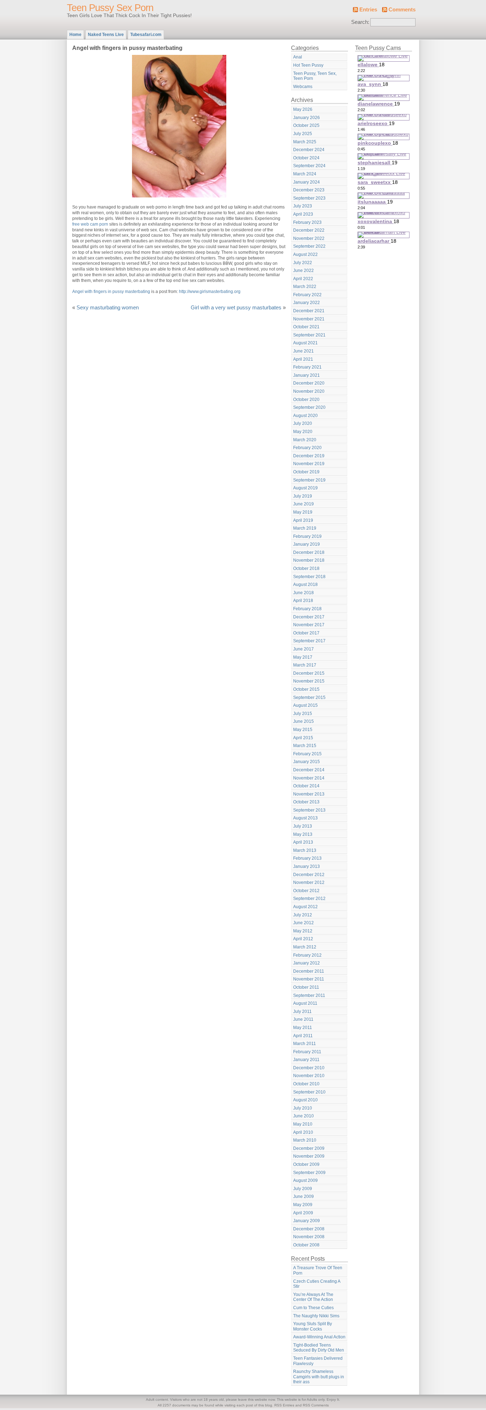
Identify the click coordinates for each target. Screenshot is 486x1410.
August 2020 (305, 415)
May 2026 (302, 109)
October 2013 (306, 801)
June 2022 (303, 270)
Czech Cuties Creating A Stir (316, 1284)
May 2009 (302, 1204)
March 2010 (304, 1140)
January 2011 (306, 1059)
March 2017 (304, 665)
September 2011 (309, 995)
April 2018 (303, 600)
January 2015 (306, 761)
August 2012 (305, 906)
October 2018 (306, 568)
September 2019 (309, 480)
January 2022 (306, 302)
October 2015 (306, 689)
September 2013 (309, 810)
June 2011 (303, 1019)
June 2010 (303, 1115)
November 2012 (308, 882)
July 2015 (302, 713)
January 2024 (306, 182)
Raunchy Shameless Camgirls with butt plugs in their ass (318, 1376)
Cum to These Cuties (313, 1307)
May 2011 (302, 1027)
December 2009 (308, 1148)
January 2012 (306, 963)
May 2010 (302, 1124)
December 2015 (308, 673)
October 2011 (306, 987)
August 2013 (305, 817)
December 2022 (308, 230)
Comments (402, 9)
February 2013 (307, 858)
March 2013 (304, 850)
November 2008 (308, 1236)
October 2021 (306, 326)
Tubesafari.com (146, 34)
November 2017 (308, 624)
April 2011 (303, 1035)
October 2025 (306, 125)
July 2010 (302, 1108)
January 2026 (306, 117)
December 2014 (308, 769)
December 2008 (308, 1228)
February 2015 (307, 753)
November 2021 (308, 319)
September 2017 (309, 640)
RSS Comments (316, 1405)
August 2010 (305, 1099)
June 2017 (303, 649)
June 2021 (303, 351)
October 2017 (306, 633)
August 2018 (305, 584)
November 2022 (308, 238)
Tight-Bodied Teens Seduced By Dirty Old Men (318, 1348)
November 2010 (308, 1075)
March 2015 (304, 745)
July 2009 (302, 1188)
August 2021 (305, 342)
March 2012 (304, 947)
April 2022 (303, 278)
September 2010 (309, 1092)
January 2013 (306, 866)
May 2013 (302, 834)
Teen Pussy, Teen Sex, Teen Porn (315, 76)
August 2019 (305, 487)
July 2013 (302, 826)
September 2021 (309, 335)
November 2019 (308, 463)
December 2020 (308, 383)
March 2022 (304, 286)
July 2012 (302, 914)
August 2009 (305, 1180)
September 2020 (309, 407)
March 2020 (304, 439)
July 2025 (302, 133)
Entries (368, 9)
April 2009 (303, 1212)
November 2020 (308, 391)
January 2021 (306, 375)
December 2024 (308, 149)
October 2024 (306, 157)
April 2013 (303, 842)
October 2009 (306, 1164)
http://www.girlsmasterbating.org (210, 291)
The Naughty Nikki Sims (316, 1315)
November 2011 (308, 979)
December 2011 (308, 971)
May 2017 (302, 657)
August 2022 (305, 254)
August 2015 (305, 705)
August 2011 (305, 1003)
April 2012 (303, 938)
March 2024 (304, 173)
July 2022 (302, 262)
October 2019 (306, 471)
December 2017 (308, 616)
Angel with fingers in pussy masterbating (111, 291)
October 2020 (306, 399)
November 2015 (308, 681)
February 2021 (307, 367)
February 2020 (307, 447)
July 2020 (302, 423)
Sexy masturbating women (107, 307)
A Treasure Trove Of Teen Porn (317, 1270)
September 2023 (309, 198)
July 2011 (302, 1011)
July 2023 (302, 206)
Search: (360, 22)
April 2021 (303, 359)
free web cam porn (90, 224)
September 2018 (309, 576)
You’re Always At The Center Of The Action (313, 1297)
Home (75, 34)
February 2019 (307, 536)
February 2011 (307, 1051)
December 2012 (308, 874)
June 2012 (303, 922)
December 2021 (308, 310)
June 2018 (303, 592)
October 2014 (306, 785)
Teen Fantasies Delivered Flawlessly (318, 1361)
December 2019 (308, 455)
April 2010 (303, 1132)
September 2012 (309, 898)
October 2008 (306, 1244)
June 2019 (303, 503)
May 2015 (302, 729)
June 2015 (303, 721)
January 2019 (306, 544)
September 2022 (309, 246)
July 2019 (302, 496)
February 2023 (307, 222)
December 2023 (308, 189)
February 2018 (307, 608)
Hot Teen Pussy (308, 65)
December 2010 (308, 1067)
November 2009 (308, 1156)
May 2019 (302, 512)
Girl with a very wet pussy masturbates (236, 307)
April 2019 (303, 520)
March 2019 (304, 528)
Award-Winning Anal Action (319, 1336)
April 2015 (303, 737)
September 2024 (309, 165)
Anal (297, 57)
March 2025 (304, 141)
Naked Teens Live (106, 34)
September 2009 (309, 1172)
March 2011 (304, 1043)
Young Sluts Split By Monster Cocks (312, 1326)
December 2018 (308, 552)
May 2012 (302, 930)
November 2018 (308, 560)
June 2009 (303, 1196)
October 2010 (306, 1083)
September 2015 (309, 697)
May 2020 (302, 431)
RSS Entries (284, 1405)
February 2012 (307, 955)
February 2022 (307, 294)
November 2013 (308, 794)
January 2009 (306, 1220)
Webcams (302, 86)
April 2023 (303, 214)
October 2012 (306, 890)
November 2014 (308, 778)
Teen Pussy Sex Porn (110, 7)
